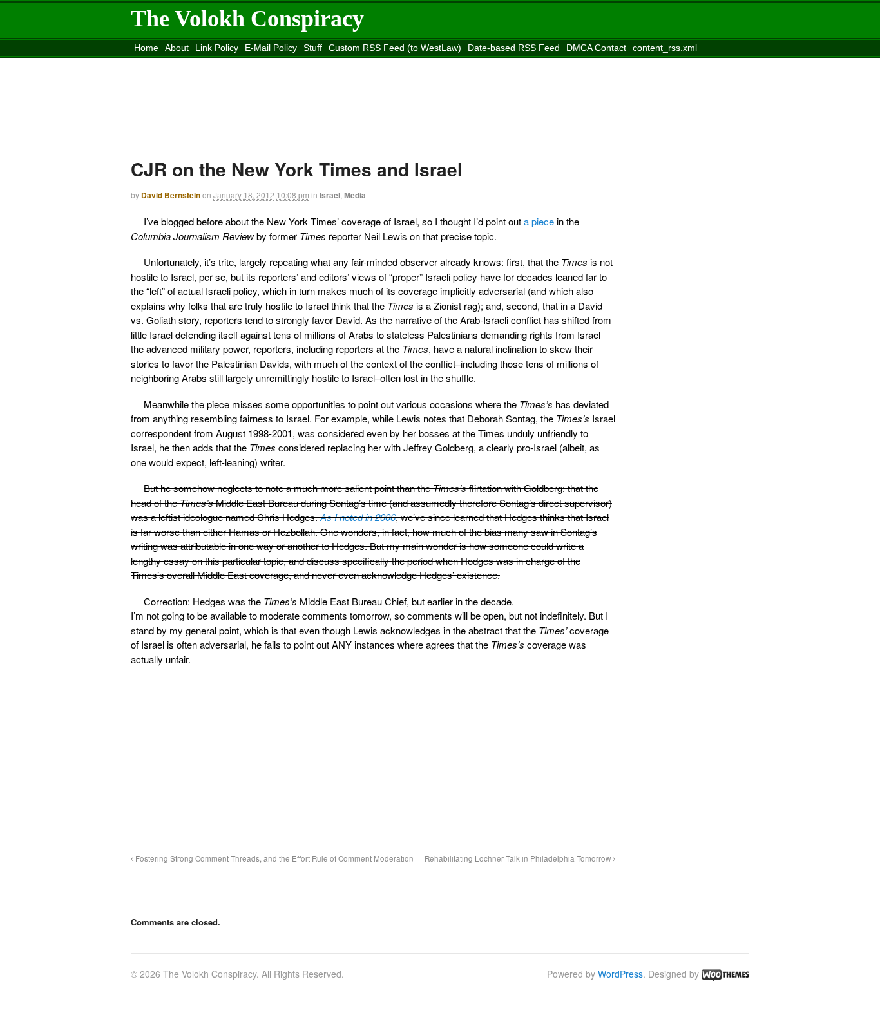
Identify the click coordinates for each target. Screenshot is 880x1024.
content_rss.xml (665, 48)
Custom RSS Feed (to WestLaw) (395, 48)
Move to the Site (203, 64)
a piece (539, 221)
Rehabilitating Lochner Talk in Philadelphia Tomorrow (519, 858)
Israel (330, 195)
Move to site (320, 64)
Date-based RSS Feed (514, 48)
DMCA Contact (596, 48)
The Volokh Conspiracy (247, 19)
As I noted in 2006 (358, 517)
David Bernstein (170, 195)
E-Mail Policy (271, 48)
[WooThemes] (725, 973)
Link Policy (216, 48)
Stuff (312, 48)
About (177, 48)
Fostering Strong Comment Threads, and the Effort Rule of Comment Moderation (273, 858)
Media (355, 195)
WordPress (620, 973)
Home (146, 48)
